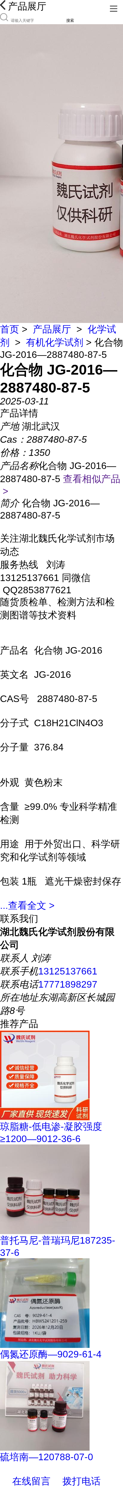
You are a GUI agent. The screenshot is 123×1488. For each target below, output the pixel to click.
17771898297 (67, 984)
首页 (9, 329)
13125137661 (67, 971)
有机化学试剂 (54, 342)
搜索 (70, 20)
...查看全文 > (27, 905)
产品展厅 (52, 329)
